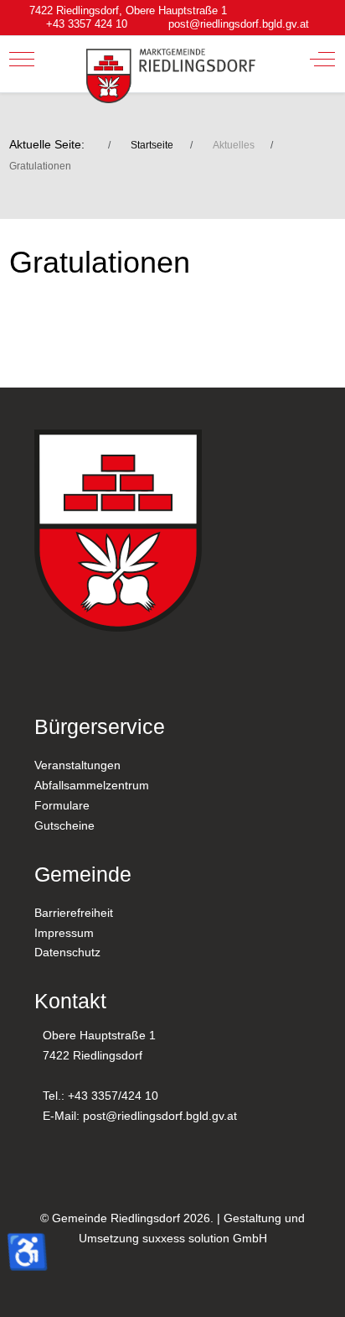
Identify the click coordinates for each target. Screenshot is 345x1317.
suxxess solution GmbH (204, 1238)
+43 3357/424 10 (113, 1095)
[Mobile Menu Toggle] (21, 58)
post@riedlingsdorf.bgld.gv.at (238, 24)
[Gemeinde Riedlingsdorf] (171, 76)
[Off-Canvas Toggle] (322, 58)
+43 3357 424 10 (86, 24)
